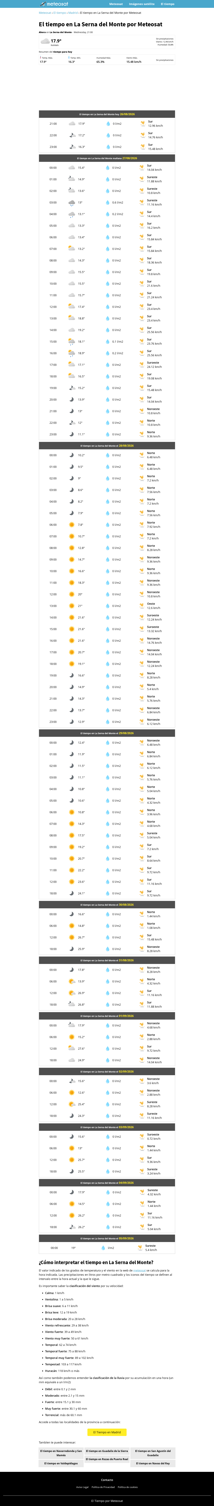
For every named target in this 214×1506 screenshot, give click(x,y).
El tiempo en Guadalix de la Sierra (107, 1451)
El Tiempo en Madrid (107, 1432)
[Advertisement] (107, 88)
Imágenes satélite (142, 4)
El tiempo (167, 4)
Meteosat (116, 4)
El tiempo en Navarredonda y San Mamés (61, 1453)
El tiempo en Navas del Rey (153, 1463)
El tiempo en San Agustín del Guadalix (153, 1453)
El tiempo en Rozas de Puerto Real (107, 1459)
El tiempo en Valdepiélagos (61, 1463)
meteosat (139, 1270)
